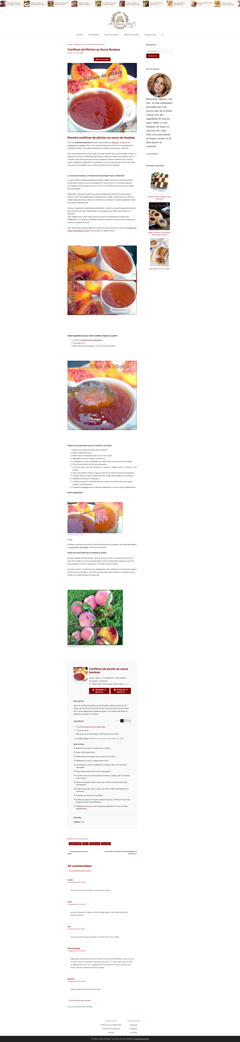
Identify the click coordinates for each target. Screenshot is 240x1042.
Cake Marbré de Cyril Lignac (159, 269)
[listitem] (11, 4)
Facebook (133, 1025)
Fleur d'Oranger (74, 948)
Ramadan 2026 (150, 35)
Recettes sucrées (131, 35)
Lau (69, 927)
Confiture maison (75, 843)
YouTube (133, 1032)
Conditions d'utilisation (111, 1029)
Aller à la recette (102, 59)
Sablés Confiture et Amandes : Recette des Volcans (159, 234)
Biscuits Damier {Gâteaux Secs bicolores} (159, 198)
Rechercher (152, 56)
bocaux (86, 487)
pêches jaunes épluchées (92, 340)
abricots (115, 142)
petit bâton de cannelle (78, 547)
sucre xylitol (106, 843)
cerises (82, 145)
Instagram (133, 1029)
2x (126, 721)
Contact (111, 1032)
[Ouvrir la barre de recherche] (162, 35)
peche (85, 843)
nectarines (72, 145)
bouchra (71, 979)
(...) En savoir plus (152, 153)
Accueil (79, 35)
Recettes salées (111, 35)
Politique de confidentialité (110, 1025)
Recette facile (95, 843)
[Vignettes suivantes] (237, 3)
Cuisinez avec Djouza (142, 1039)
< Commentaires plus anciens (79, 871)
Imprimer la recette (100, 691)
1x (122, 721)
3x (129, 721)
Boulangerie (93, 35)
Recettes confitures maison (96, 44)
